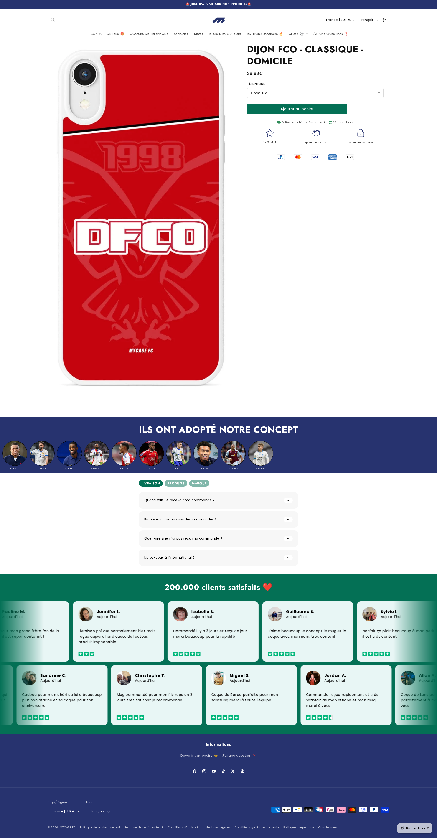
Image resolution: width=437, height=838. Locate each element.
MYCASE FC (68, 827)
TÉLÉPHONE (256, 84)
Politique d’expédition (298, 827)
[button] (53, 20)
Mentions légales (218, 827)
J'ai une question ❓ (239, 755)
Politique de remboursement (100, 827)
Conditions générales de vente (257, 827)
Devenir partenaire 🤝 (199, 755)
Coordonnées (328, 827)
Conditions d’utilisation (184, 827)
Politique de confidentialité (144, 827)
